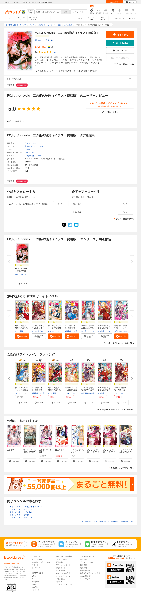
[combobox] (48, 12)
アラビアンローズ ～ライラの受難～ (93, 451)
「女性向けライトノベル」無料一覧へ (118, 343)
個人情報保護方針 (86, 570)
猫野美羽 (68, 331)
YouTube (35, 587)
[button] (22, 283)
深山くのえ (39, 40)
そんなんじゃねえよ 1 (77, 450)
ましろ (34, 331)
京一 (28, 393)
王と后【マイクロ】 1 (45, 450)
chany (124, 331)
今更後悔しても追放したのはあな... (104, 327)
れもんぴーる (53, 331)
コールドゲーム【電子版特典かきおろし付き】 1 (29, 453)
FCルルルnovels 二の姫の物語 (22, 269)
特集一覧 (35, 565)
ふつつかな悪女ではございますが (87, 389)
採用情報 (83, 565)
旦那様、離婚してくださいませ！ (38, 327)
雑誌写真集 (102, 18)
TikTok (34, 584)
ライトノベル (30, 143)
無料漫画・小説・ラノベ (41, 562)
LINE (34, 576)
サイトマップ (85, 579)
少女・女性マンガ (33, 18)
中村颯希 (84, 393)
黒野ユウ (23, 331)
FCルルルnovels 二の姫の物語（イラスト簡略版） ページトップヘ (105, 521)
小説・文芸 (79, 18)
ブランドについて (86, 562)
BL (45, 18)
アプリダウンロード (62, 565)
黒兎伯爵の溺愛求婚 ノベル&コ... (120, 327)
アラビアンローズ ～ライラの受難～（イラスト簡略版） (109, 453)
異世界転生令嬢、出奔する (70, 326)
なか (16, 331)
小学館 (27, 149)
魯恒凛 (83, 331)
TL (56, 18)
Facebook (35, 590)
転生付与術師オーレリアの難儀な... (21, 389)
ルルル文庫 (29, 152)
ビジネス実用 (91, 18)
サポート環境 (60, 570)
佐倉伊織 (101, 331)
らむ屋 (75, 331)
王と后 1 (10, 449)
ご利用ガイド (132, 18)
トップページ (37, 559)
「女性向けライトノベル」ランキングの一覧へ (115, 409)
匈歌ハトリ (42, 331)
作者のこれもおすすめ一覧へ (122, 468)
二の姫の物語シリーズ (34, 155)
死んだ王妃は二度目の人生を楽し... (21, 327)
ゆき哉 (91, 393)
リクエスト (59, 581)
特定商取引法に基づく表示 (90, 573)
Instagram (35, 581)
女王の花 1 (59, 449)
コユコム (90, 331)
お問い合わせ (60, 579)
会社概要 (83, 559)
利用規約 (83, 567)
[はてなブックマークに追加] (76, 226)
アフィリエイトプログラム (65, 584)
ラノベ (68, 18)
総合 (10, 18)
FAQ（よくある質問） (63, 573)
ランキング (36, 567)
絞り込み (31, 11)
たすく (108, 331)
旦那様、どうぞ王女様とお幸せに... (87, 327)
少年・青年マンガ (22, 18)
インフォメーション (62, 576)
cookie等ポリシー (86, 576)
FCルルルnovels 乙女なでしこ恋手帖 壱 (126, 451)
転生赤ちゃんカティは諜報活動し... (54, 327)
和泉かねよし (51, 40)
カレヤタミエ (20, 393)
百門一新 (117, 331)
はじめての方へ (120, 18)
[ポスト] (64, 225)
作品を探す (59, 562)
